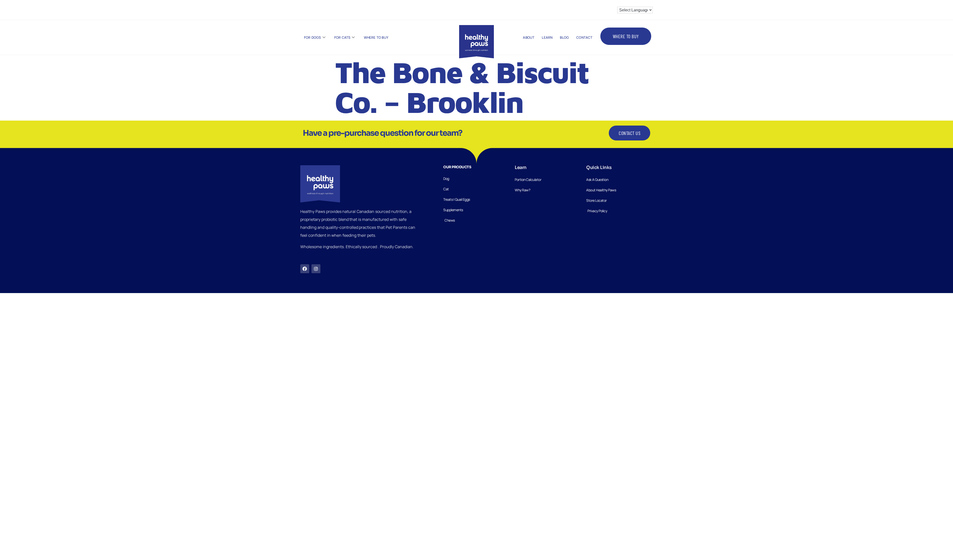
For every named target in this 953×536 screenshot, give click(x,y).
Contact (584, 37)
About (528, 37)
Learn (547, 37)
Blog (564, 37)
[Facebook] (304, 268)
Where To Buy (376, 37)
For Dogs (312, 37)
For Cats (342, 37)
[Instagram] (315, 268)
